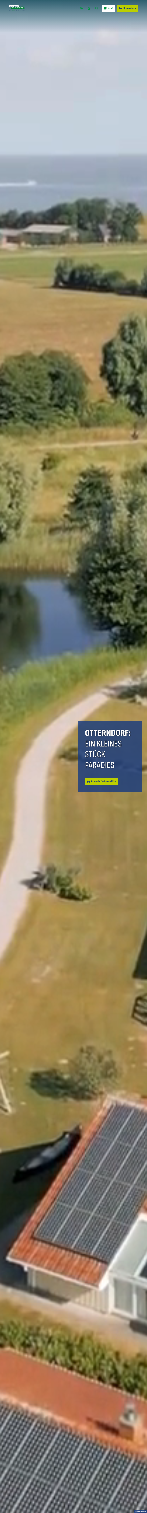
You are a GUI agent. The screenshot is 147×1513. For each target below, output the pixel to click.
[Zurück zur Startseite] (17, 8)
